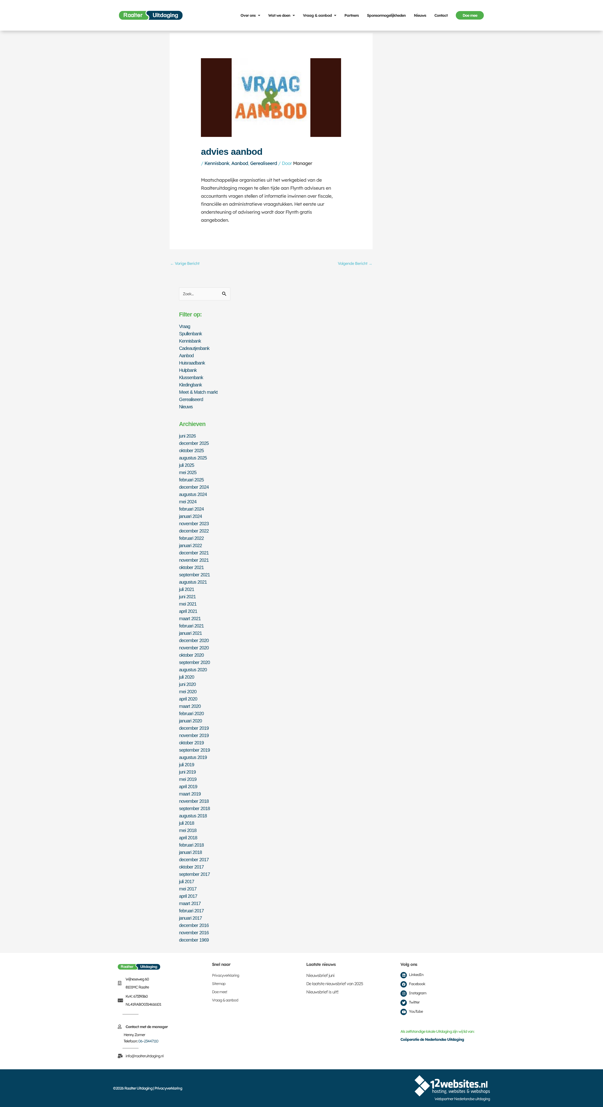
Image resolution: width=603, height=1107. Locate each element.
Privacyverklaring (225, 975)
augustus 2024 (193, 494)
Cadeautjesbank (194, 348)
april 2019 (188, 786)
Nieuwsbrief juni (320, 975)
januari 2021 (190, 633)
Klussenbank (191, 377)
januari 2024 (190, 516)
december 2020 (194, 640)
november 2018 (194, 801)
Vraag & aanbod (317, 15)
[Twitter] (403, 1003)
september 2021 (194, 574)
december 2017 (194, 859)
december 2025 (194, 443)
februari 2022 (191, 538)
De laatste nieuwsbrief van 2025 (334, 983)
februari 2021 (191, 625)
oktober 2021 (191, 567)
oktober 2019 (191, 742)
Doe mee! (219, 991)
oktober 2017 (191, 866)
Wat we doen (279, 15)
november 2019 (194, 735)
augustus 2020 (193, 669)
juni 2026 (187, 436)
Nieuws (420, 15)
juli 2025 (186, 465)
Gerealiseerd (263, 163)
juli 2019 (186, 764)
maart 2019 (190, 793)
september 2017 (194, 874)
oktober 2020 (191, 655)
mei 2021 (187, 604)
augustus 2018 (193, 815)
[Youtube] (403, 1012)
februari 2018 (191, 845)
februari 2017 (191, 910)
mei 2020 (187, 691)
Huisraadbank (192, 362)
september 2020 (194, 662)
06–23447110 (148, 1041)
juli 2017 (186, 881)
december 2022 (194, 530)
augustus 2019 (193, 757)
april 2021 (188, 611)
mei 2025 (187, 472)
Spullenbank (190, 333)
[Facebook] (403, 984)
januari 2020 (190, 720)
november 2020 (194, 647)
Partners (351, 15)
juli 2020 (186, 677)
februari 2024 (191, 509)
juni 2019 (187, 772)
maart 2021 (190, 618)
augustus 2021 (193, 582)
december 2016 (194, 925)
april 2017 (188, 896)
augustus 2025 (193, 457)
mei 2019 (187, 779)
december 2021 (194, 552)
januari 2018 (190, 852)
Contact (441, 15)
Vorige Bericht (185, 263)
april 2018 (188, 837)
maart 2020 (190, 706)
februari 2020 (191, 713)
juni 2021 (187, 596)
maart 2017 (190, 903)
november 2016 (194, 932)
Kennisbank (216, 163)
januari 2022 (190, 545)
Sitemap (218, 983)
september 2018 (194, 808)
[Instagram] (403, 993)
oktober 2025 (191, 450)
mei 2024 (187, 501)
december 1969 (194, 940)
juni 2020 (187, 684)
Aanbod (239, 163)
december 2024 (194, 487)
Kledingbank (190, 384)
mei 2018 (187, 830)
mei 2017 (187, 888)
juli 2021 (186, 589)
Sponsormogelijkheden (386, 15)
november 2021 (194, 560)
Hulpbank (188, 370)
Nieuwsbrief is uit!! (322, 992)
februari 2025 (191, 479)
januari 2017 (190, 918)
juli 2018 (186, 823)
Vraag (184, 326)
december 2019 (194, 728)
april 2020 (188, 698)
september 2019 (194, 750)
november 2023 (194, 523)
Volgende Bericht (355, 263)
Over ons (248, 15)
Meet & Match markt (198, 392)
